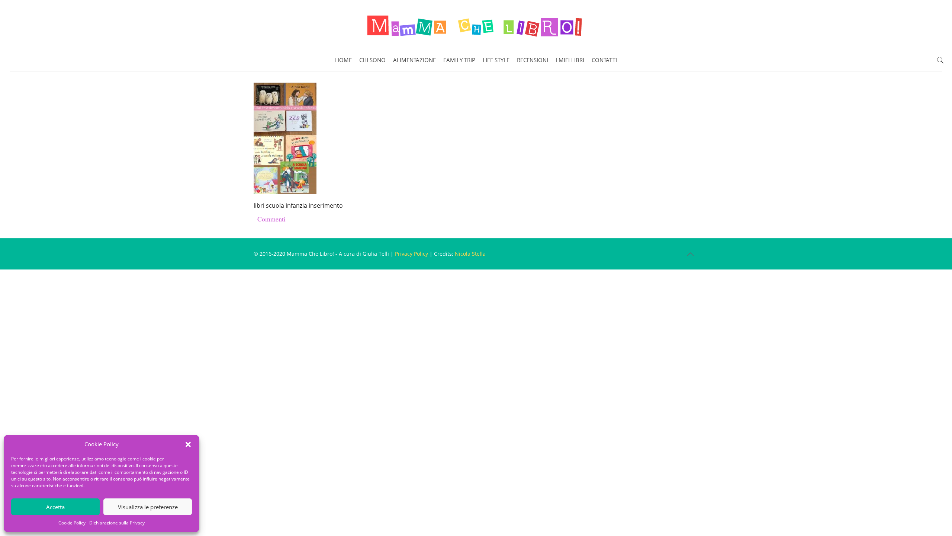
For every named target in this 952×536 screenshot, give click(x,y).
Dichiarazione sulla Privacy (117, 523)
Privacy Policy (411, 253)
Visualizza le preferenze (148, 507)
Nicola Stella (470, 253)
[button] (188, 444)
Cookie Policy (72, 523)
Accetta (55, 507)
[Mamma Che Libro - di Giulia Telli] (476, 24)
